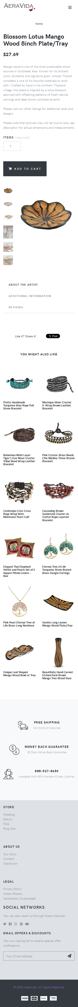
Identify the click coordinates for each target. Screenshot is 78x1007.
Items (16, 137)
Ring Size (9, 828)
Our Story (9, 854)
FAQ (6, 824)
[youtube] (27, 924)
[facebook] (10, 924)
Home (39, 23)
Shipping (9, 814)
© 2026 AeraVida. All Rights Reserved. (39, 987)
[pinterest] (21, 924)
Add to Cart (27, 168)
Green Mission (12, 893)
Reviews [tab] (16, 307)
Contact (8, 858)
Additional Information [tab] (30, 296)
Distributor (10, 863)
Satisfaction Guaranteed (19, 898)
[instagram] (15, 924)
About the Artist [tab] (23, 285)
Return (7, 819)
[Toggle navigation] (70, 7)
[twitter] (4, 924)
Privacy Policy (12, 889)
